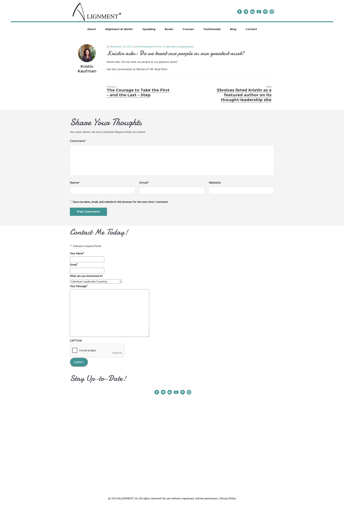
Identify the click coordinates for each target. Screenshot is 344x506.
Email (144, 182)
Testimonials (212, 29)
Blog (233, 29)
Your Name (77, 253)
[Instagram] (272, 11)
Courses (188, 29)
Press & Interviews (166, 46)
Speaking (148, 29)
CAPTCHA (76, 340)
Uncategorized (186, 46)
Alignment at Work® (119, 29)
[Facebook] (239, 11)
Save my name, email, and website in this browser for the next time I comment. (120, 202)
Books (169, 29)
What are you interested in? (86, 276)
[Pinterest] (265, 11)
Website (215, 182)
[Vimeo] (246, 11)
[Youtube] (259, 11)
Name (75, 182)
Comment (78, 141)
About (91, 29)
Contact (251, 29)
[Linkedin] (252, 11)
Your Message (79, 286)
